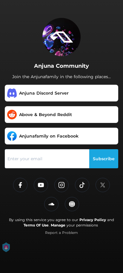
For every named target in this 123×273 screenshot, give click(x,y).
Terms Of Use (36, 225)
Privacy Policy (92, 220)
